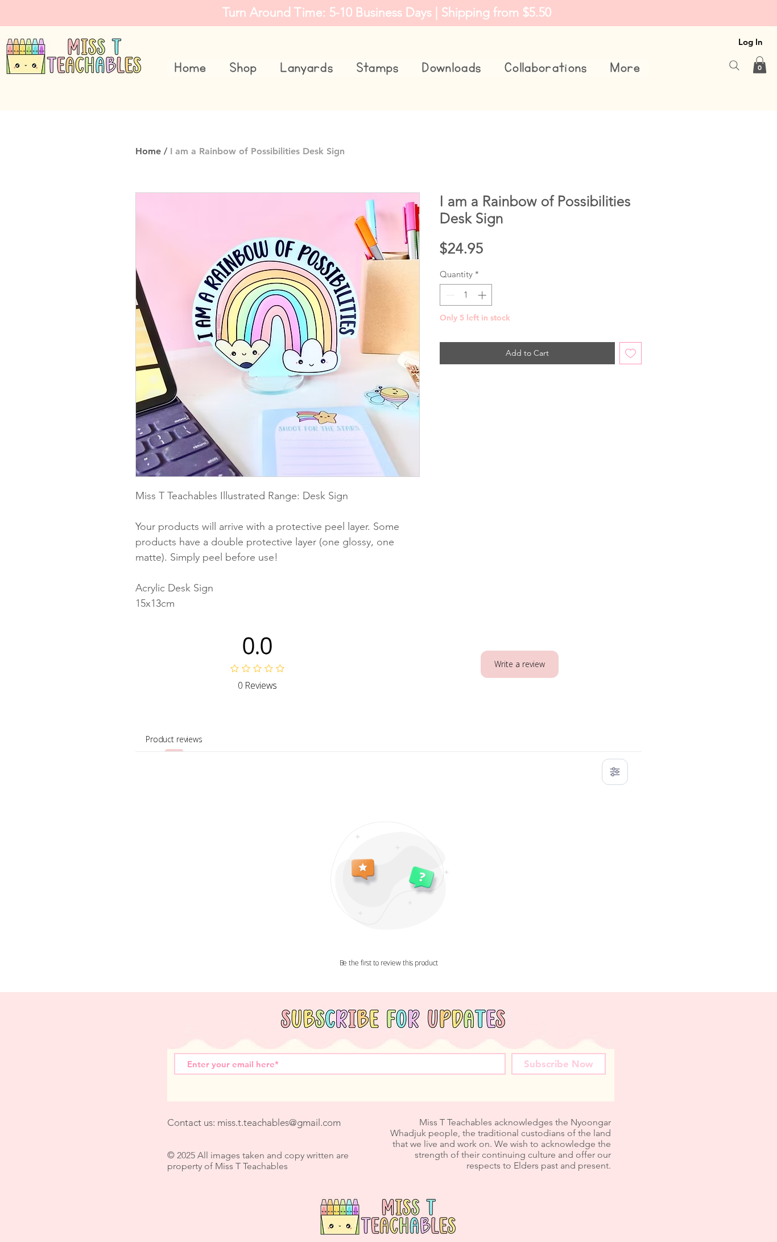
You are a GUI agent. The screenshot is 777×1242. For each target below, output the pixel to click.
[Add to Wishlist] (630, 353)
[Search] (734, 65)
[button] (244, 68)
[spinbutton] (466, 295)
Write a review (519, 664)
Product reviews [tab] (174, 739)
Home (148, 151)
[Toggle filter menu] (615, 772)
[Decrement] (449, 295)
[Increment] (483, 295)
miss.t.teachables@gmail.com (279, 1122)
